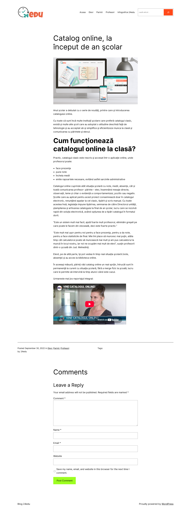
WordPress (167, 504)
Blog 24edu (24, 504)
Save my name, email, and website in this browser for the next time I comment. (92, 471)
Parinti (56, 348)
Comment (59, 398)
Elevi (50, 348)
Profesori (65, 348)
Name (57, 429)
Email (57, 443)
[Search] (168, 12)
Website (57, 456)
